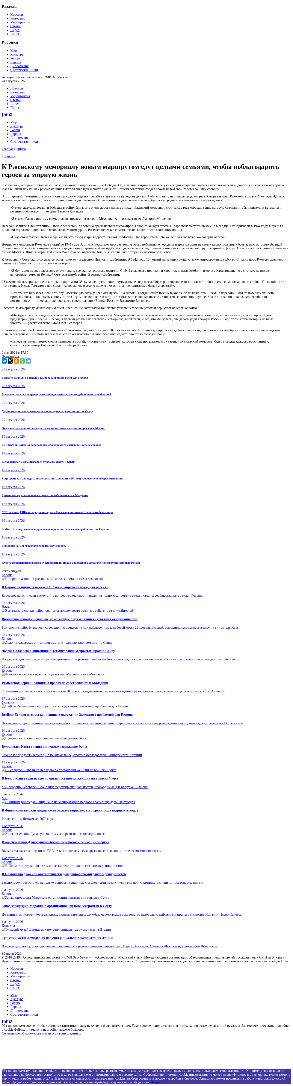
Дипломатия (19, 66)
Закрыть (157, 1082)
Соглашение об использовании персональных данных (41, 1033)
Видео (15, 30)
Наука (6, 606)
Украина (8, 702)
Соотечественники (24, 70)
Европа (15, 62)
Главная (7, 149)
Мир (13, 50)
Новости (16, 14)
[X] (10, 361)
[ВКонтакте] (4, 361)
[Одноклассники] (16, 361)
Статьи (15, 26)
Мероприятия (20, 22)
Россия (15, 58)
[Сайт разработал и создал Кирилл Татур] (40, 1067)
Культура (16, 54)
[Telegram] (28, 361)
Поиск (15, 34)
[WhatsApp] (22, 361)
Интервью (17, 18)
